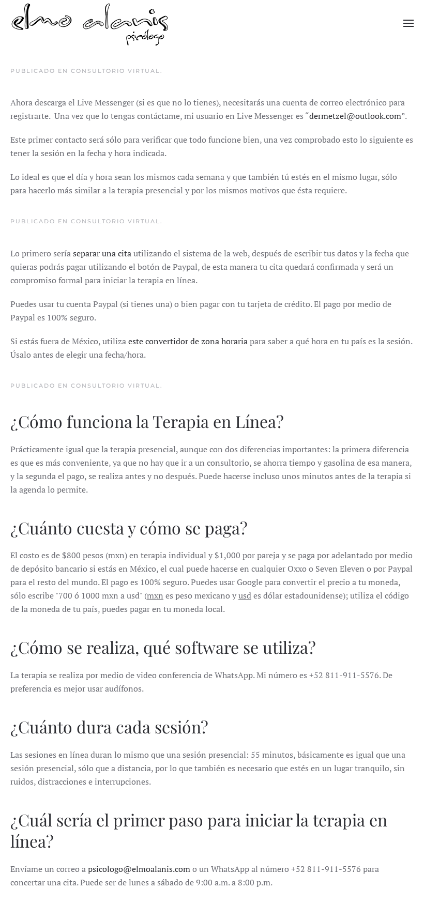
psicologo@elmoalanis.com (139, 869)
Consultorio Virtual (115, 70)
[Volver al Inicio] (90, 23)
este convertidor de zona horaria (188, 341)
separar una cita (102, 253)
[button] (408, 23)
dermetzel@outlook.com (355, 115)
